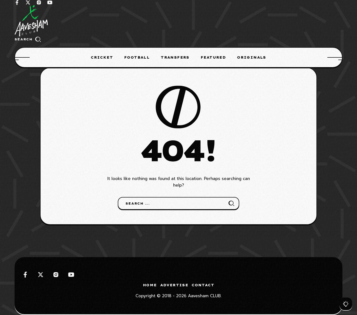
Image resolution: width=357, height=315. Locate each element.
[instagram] (38, 2)
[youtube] (49, 2)
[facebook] (17, 2)
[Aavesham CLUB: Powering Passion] (178, 20)
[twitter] (28, 2)
